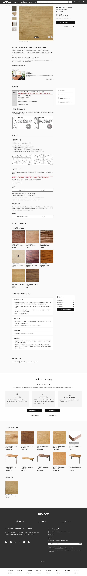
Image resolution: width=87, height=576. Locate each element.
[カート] (79, 1)
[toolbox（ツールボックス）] (7, 2)
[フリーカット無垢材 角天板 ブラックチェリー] (11, 458)
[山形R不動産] (19, 571)
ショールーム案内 (9, 528)
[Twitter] (15, 542)
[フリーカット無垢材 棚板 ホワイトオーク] (27, 458)
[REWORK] (77, 573)
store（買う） (10, 5)
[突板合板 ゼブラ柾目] (46, 236)
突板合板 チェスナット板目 (17, 265)
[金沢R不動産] (48, 571)
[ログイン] (74, 1)
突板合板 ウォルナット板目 (17, 245)
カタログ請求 (18, 528)
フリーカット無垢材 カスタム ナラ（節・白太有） (11, 447)
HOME (6, 5)
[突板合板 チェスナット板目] (18, 256)
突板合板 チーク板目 (44, 265)
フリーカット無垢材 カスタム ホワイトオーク (59, 447)
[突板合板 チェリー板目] (32, 236)
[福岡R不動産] (10, 573)
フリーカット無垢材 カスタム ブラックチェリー (59, 468)
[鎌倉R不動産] (39, 571)
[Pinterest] (11, 542)
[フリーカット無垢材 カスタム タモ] (43, 437)
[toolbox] (43, 514)
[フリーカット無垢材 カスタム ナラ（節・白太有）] (11, 437)
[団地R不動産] (29, 573)
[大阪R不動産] (67, 571)
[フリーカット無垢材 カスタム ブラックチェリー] (59, 458)
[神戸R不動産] (77, 571)
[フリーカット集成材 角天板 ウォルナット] (43, 458)
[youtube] (24, 542)
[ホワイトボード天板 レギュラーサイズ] (75, 437)
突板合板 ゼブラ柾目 (44, 245)
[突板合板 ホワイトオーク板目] (18, 275)
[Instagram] (6, 542)
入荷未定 (13, 286)
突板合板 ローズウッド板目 (31, 265)
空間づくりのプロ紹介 (27, 528)
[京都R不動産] (57, 571)
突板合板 (28, 5)
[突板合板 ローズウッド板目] (32, 256)
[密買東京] (48, 573)
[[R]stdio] (57, 573)
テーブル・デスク (16, 5)
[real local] (67, 573)
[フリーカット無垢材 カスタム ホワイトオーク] (59, 437)
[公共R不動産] (39, 573)
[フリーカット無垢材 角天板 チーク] (75, 458)
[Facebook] (20, 542)
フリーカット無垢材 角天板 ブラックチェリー (11, 468)
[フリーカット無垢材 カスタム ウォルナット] (27, 437)
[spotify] (29, 542)
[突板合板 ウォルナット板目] (18, 236)
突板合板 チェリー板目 (30, 245)
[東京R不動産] (10, 571)
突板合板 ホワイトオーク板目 (18, 284)
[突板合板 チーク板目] (46, 256)
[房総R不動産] (29, 571)
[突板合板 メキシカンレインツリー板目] (32, 275)
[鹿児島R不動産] (19, 573)
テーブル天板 (23, 5)
